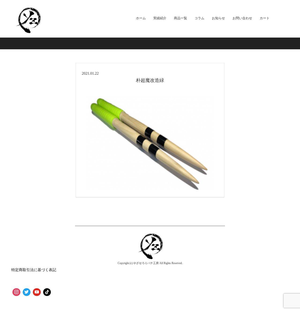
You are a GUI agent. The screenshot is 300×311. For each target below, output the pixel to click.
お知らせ (218, 18)
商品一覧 (180, 18)
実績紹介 (159, 18)
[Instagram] (16, 292)
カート (265, 18)
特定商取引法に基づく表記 (33, 270)
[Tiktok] (47, 292)
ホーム (141, 18)
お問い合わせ (242, 18)
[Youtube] (37, 292)
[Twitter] (27, 292)
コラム (199, 18)
